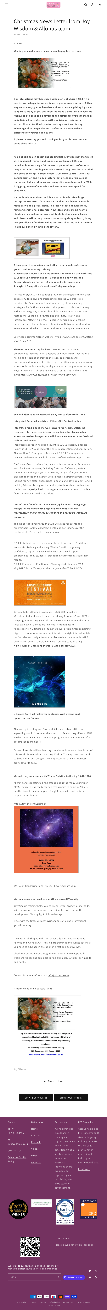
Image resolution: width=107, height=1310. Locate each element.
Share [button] (19, 43)
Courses (35, 1135)
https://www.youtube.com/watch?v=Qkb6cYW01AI (48, 374)
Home (34, 1128)
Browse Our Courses (36, 1097)
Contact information (55, 1305)
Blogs (34, 1155)
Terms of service (83, 1302)
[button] (6, 5)
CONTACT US (15, 1150)
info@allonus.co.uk (18, 1143)
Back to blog (56, 1081)
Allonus (26, 1302)
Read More (84, 1169)
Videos (35, 1148)
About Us (36, 1162)
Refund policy (54, 1302)
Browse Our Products (71, 1097)
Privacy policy (69, 1302)
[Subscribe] (57, 1277)
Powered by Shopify (38, 1302)
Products (36, 1142)
